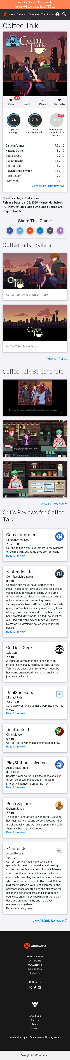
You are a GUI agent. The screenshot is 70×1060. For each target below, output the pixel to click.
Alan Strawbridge (17, 767)
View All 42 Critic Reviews (48, 186)
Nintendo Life (19, 571)
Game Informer (21, 534)
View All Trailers (57, 358)
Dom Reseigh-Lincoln (19, 576)
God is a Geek (19, 647)
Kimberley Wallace (17, 539)
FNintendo (16, 848)
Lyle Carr (11, 652)
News (12, 14)
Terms (35, 1024)
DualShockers (19, 692)
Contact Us (35, 973)
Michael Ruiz (14, 697)
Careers (35, 1020)
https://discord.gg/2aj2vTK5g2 (35, 6)
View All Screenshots (54, 504)
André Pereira (14, 853)
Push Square (18, 803)
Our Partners (35, 960)
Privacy (35, 1028)
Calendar (34, 14)
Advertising (35, 1016)
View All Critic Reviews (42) (50, 920)
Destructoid (17, 729)
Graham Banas (15, 808)
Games (21, 14)
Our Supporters (35, 969)
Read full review (15, 555)
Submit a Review (35, 956)
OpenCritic (15, 1037)
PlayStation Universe (26, 762)
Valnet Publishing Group (47, 1037)
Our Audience (35, 964)
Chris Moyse (14, 734)
